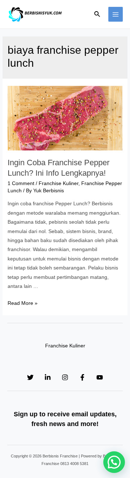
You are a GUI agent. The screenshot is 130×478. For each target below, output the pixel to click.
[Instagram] (65, 377)
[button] (114, 462)
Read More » (23, 303)
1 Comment (21, 183)
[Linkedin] (47, 377)
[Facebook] (82, 377)
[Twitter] (30, 377)
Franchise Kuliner (58, 183)
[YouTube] (99, 377)
